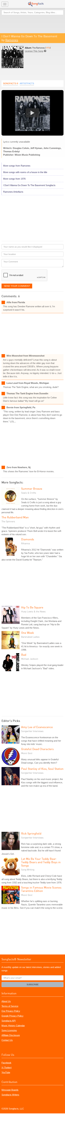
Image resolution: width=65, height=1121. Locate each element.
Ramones (11, 40)
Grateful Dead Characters (37, 749)
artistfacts (27, 83)
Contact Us (7, 1040)
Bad (23, 654)
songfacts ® (10, 83)
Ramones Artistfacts (13, 191)
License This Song (34, 51)
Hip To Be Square (32, 607)
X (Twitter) (7, 1067)
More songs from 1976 (14, 178)
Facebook (6, 1062)
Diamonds (27, 539)
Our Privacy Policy (11, 1011)
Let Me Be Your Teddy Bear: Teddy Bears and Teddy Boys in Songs (41, 862)
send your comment (17, 286)
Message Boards (10, 1090)
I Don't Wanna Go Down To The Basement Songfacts (29, 185)
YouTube (6, 1072)
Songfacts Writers (10, 1094)
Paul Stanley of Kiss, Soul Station (42, 768)
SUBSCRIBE (33, 984)
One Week (27, 632)
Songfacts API (9, 1020)
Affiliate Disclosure (11, 1035)
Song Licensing (9, 1030)
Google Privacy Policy (12, 1016)
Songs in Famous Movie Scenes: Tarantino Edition (41, 889)
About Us (6, 1001)
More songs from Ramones (16, 165)
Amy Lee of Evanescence (37, 727)
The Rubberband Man (15, 517)
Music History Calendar (13, 1025)
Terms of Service (10, 1006)
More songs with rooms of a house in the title (25, 172)
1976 (48, 47)
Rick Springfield (31, 833)
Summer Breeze (31, 488)
